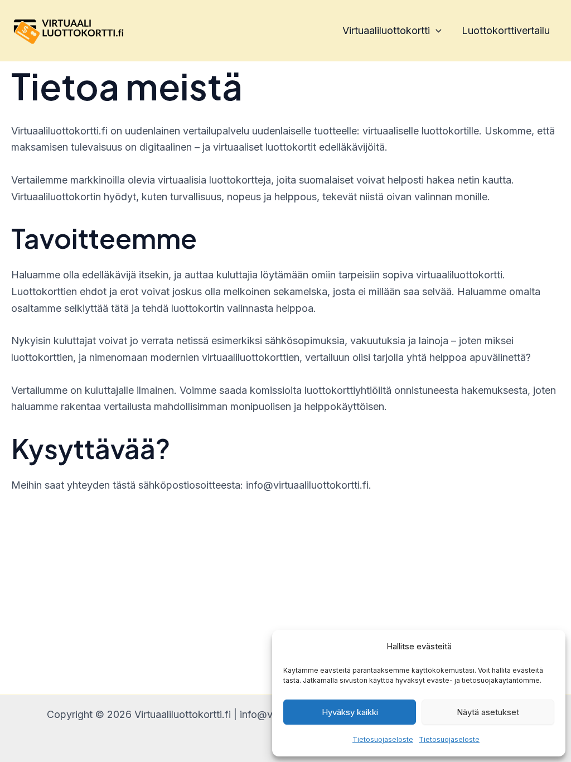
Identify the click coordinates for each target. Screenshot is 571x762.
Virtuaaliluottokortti (386, 30)
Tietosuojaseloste (382, 739)
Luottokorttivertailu (506, 30)
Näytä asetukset (488, 712)
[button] (436, 30)
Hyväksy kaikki (350, 712)
